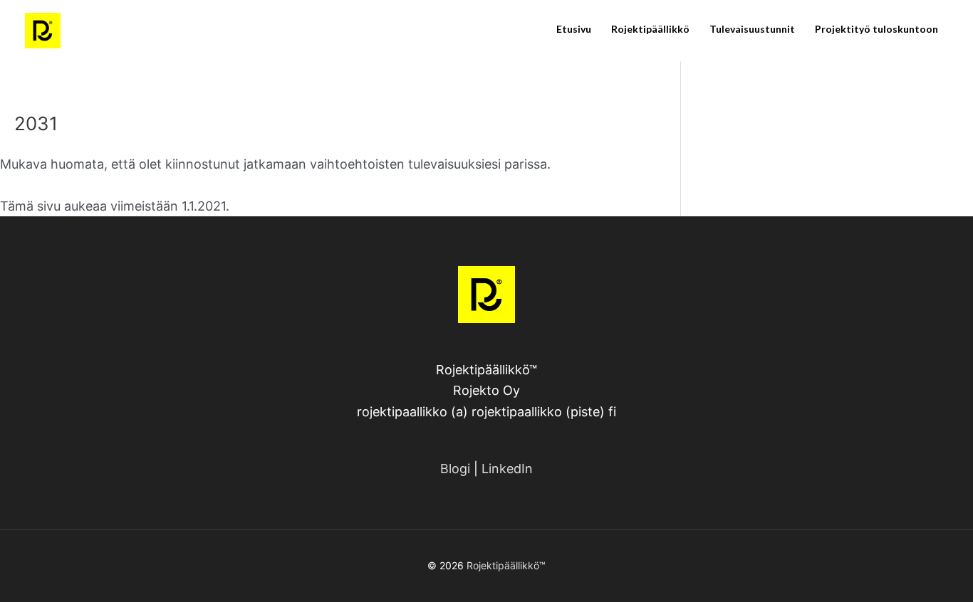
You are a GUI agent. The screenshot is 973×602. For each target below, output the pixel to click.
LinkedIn (507, 468)
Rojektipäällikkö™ (506, 565)
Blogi (455, 468)
